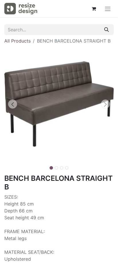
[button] (12, 104)
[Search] (106, 29)
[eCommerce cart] (93, 8)
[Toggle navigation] (108, 8)
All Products (17, 41)
